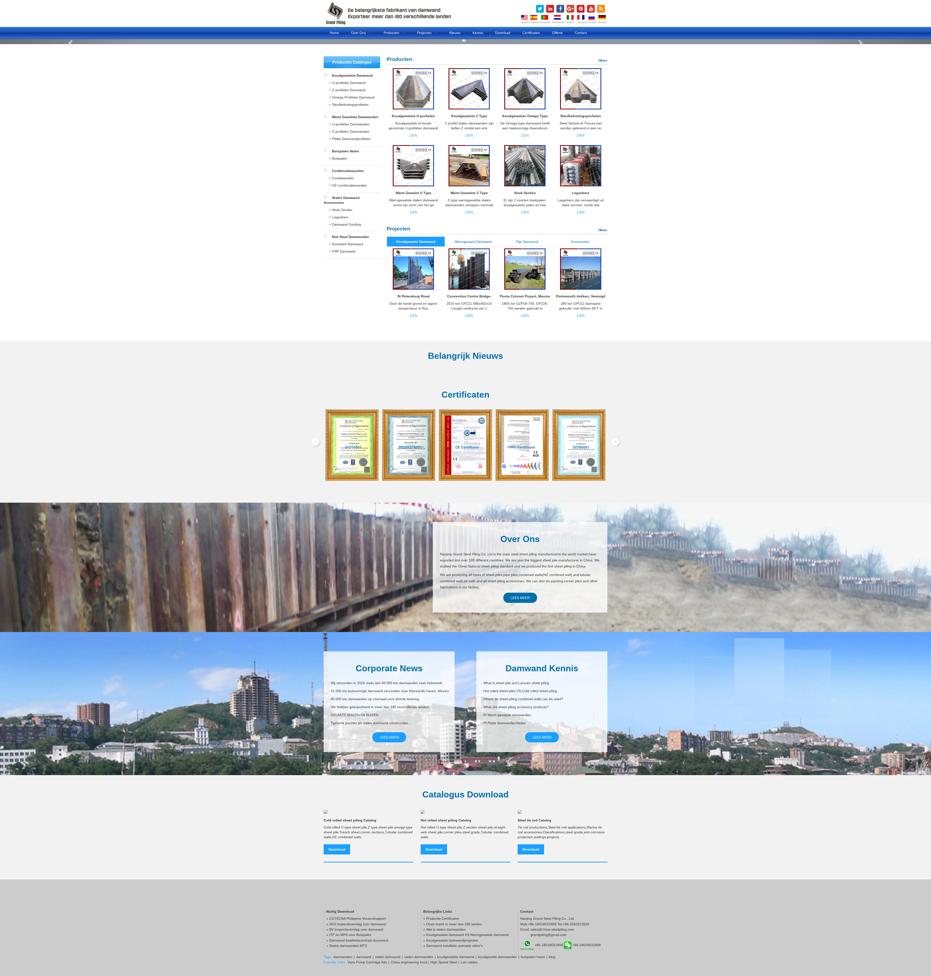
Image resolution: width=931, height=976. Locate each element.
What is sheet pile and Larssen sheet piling (516, 683)
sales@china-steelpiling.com (552, 929)
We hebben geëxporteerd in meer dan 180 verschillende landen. (380, 707)
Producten (392, 33)
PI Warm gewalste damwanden (507, 715)
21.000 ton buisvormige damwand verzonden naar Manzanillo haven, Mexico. (390, 691)
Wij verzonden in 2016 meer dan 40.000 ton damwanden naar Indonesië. (387, 683)
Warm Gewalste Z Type (469, 193)
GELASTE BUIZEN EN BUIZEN (354, 715)
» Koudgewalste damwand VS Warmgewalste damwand (466, 935)
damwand (363, 957)
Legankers (580, 193)
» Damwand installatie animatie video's (453, 946)
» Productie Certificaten (441, 918)
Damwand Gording (346, 224)
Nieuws (454, 33)
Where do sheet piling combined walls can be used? (523, 699)
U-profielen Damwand (349, 83)
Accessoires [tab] (580, 242)
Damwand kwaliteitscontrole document (358, 940)
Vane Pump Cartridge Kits (367, 962)
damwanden (342, 957)
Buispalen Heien (345, 151)
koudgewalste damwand (455, 957)
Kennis (478, 33)
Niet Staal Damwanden (350, 237)
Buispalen (339, 158)
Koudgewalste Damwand (352, 75)
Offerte (557, 33)
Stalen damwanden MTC (348, 946)
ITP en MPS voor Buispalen (350, 935)
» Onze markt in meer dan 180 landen (452, 924)
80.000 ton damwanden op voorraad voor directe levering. (375, 699)
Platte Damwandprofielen (351, 139)
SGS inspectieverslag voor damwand (357, 924)
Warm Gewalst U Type (413, 193)
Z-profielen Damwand (348, 90)
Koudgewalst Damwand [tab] (415, 242)
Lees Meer (520, 598)
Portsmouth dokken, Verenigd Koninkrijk (580, 298)
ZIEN (413, 135)
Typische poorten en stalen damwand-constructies (369, 723)
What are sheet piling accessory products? (516, 707)
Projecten (425, 33)
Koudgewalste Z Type (469, 116)
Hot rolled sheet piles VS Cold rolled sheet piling (520, 691)
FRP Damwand (343, 251)
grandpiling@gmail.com (548, 935)
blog (552, 957)
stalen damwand (387, 957)
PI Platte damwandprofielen (504, 723)
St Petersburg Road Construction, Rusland (413, 298)
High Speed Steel (443, 962)
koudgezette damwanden (497, 957)
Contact (581, 33)
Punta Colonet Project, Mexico (525, 296)
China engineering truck (409, 962)
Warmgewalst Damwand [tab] (473, 242)
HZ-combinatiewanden (349, 185)
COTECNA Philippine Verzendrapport (357, 918)
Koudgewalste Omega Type (525, 116)
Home (334, 33)
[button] (70, 41)
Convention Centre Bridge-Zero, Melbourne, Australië (469, 298)
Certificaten (531, 33)
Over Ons (359, 33)
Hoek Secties (525, 193)
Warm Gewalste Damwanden (354, 117)
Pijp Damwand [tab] (527, 242)
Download (502, 33)
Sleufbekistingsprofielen (580, 116)
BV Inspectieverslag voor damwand (356, 929)
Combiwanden (343, 178)
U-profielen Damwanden (350, 124)
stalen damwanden (418, 957)
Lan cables (469, 962)
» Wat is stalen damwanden (444, 929)
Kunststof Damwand (347, 244)
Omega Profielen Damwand (353, 97)
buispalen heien (533, 957)
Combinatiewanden (347, 171)
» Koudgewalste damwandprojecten (450, 940)
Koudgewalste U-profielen (413, 116)
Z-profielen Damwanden (350, 131)
